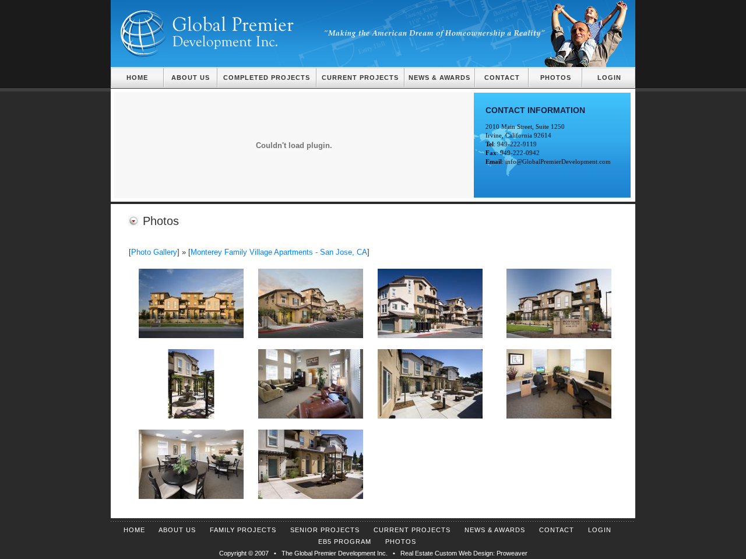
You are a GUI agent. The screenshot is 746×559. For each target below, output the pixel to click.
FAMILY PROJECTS (243, 529)
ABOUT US (190, 77)
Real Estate (416, 553)
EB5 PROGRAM (344, 541)
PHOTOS (555, 77)
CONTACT (502, 77)
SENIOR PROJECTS (325, 529)
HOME (137, 77)
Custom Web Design (464, 553)
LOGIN (609, 77)
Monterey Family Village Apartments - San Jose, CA (279, 252)
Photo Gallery (154, 252)
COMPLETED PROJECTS (266, 77)
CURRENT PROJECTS (360, 77)
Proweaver (512, 553)
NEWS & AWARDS (439, 77)
